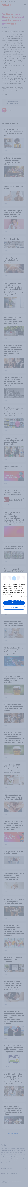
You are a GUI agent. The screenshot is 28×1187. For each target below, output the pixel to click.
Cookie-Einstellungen (14, 600)
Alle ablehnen (14, 607)
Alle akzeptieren (14, 603)
